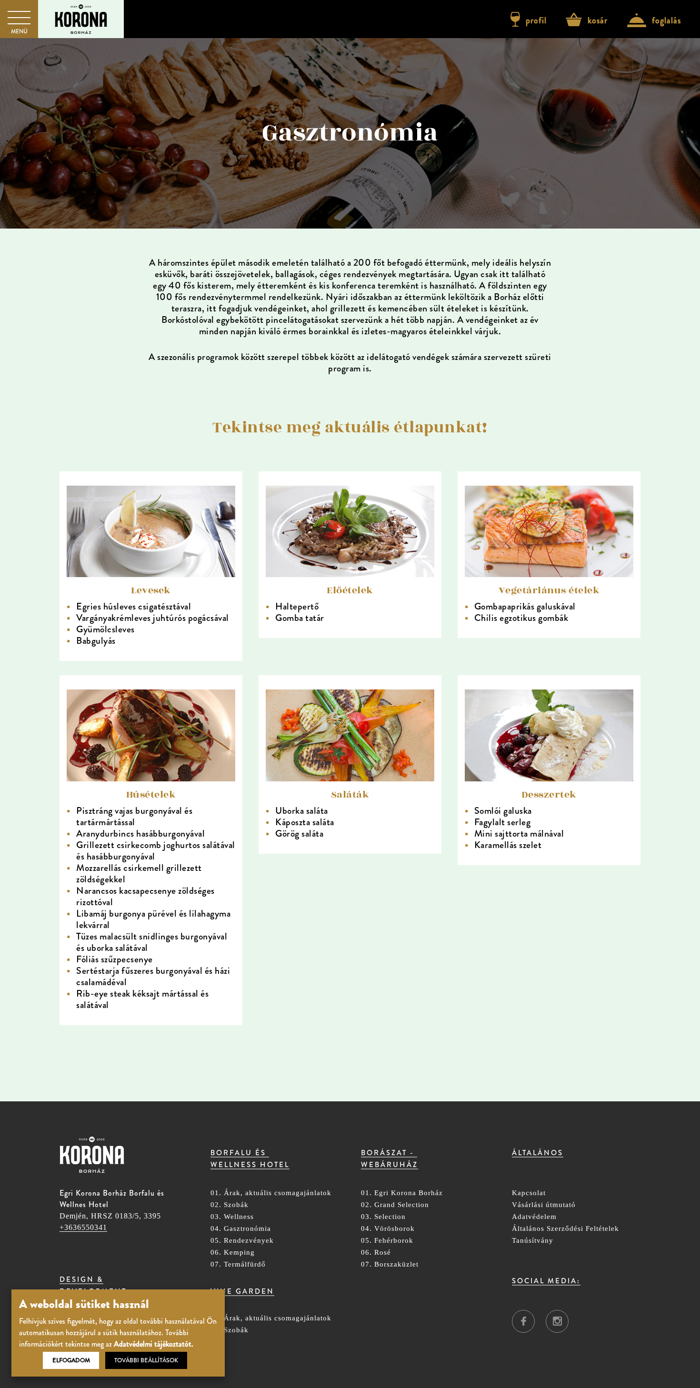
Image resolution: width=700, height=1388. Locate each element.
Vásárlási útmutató (544, 1204)
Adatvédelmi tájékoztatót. (153, 1343)
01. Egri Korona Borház (402, 1193)
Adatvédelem (534, 1216)
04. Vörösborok (388, 1228)
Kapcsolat (529, 1193)
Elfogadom (71, 1360)
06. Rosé (376, 1252)
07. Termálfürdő (238, 1264)
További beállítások (146, 1360)
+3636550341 (83, 1227)
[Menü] (19, 17)
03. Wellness (232, 1216)
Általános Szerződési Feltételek (565, 1228)
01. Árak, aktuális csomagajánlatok (270, 1193)
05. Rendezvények (242, 1240)
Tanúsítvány (532, 1240)
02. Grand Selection (395, 1204)
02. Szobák (229, 1204)
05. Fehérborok (387, 1240)
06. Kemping (232, 1252)
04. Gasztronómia (240, 1228)
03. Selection (383, 1216)
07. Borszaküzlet (390, 1264)
